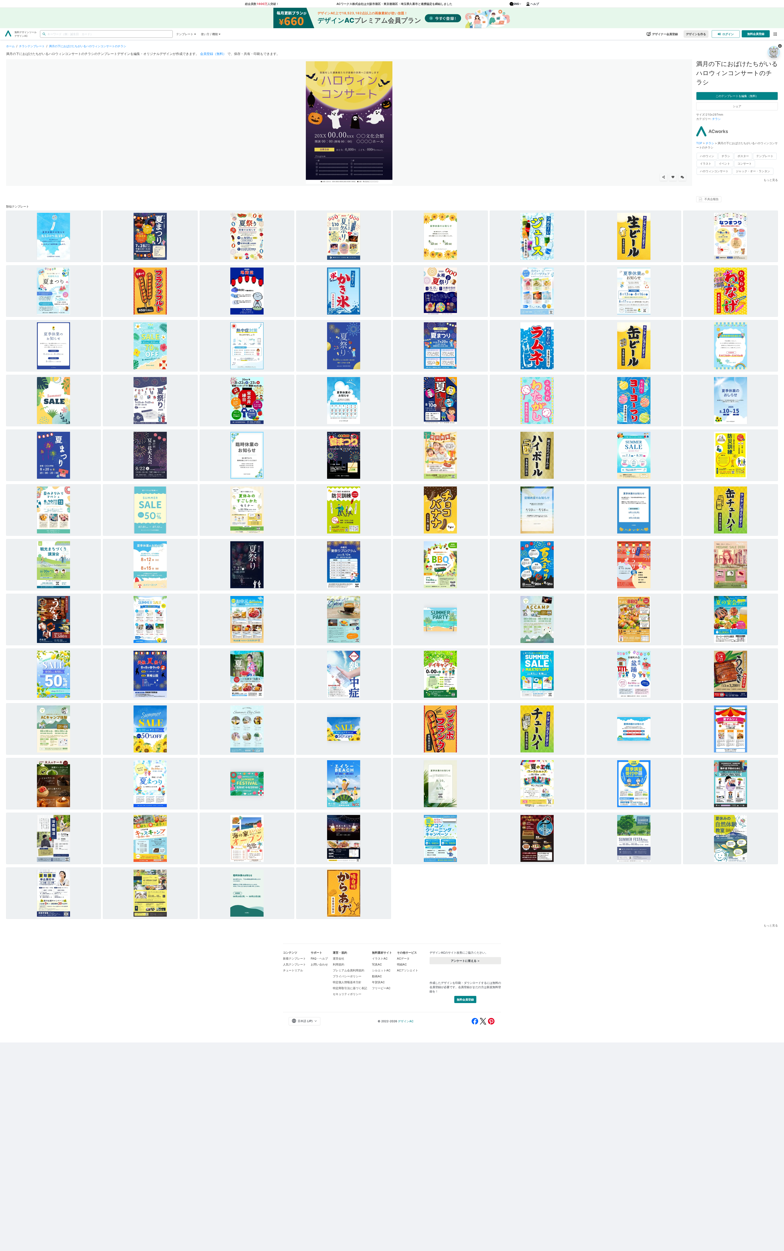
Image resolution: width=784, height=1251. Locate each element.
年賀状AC (378, 982)
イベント (724, 163)
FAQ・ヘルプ (319, 958)
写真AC (377, 964)
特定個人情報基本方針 (347, 982)
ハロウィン (707, 156)
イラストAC (380, 958)
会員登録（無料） (213, 54)
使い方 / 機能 (209, 34)
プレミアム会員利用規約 (348, 970)
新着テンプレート (294, 958)
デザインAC (405, 1021)
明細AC (402, 964)
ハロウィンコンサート (714, 171)
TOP (699, 143)
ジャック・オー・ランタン (753, 171)
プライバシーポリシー (347, 976)
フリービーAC (381, 988)
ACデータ (403, 958)
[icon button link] (775, 34)
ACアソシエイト (407, 970)
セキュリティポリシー (347, 994)
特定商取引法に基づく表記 (350, 988)
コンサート (744, 163)
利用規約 (338, 964)
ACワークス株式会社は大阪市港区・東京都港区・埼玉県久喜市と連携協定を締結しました (394, 4)
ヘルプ (534, 4)
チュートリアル (293, 970)
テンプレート (184, 34)
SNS (516, 4)
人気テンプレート (294, 964)
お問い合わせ (319, 964)
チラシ (716, 119)
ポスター (743, 156)
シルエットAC (381, 970)
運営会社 (338, 958)
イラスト (705, 163)
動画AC (377, 976)
